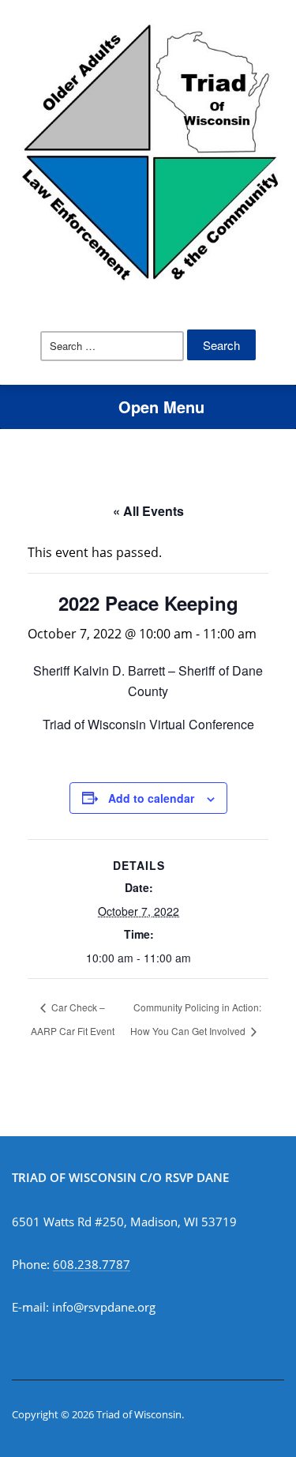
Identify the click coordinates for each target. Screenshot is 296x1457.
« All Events (148, 511)
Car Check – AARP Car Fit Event (72, 1018)
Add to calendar (151, 798)
